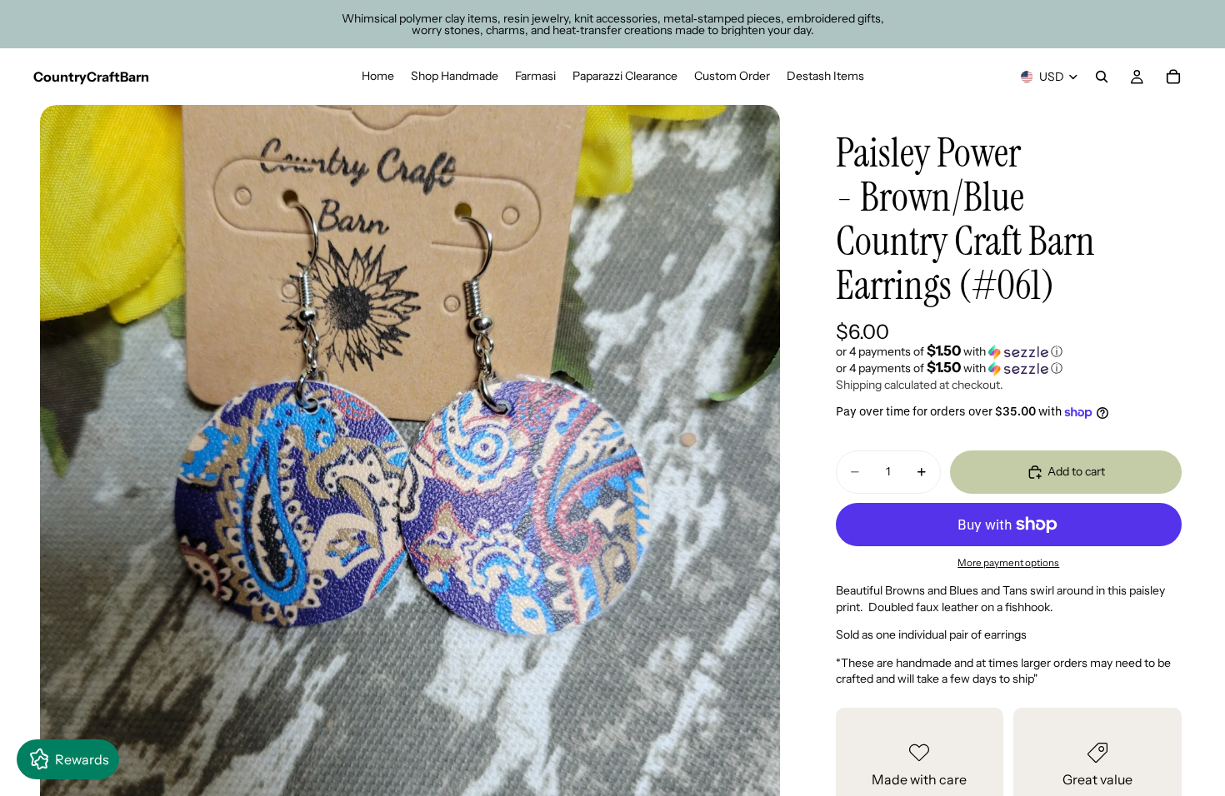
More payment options (1008, 563)
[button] (1009, 351)
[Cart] (1173, 76)
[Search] (1101, 76)
